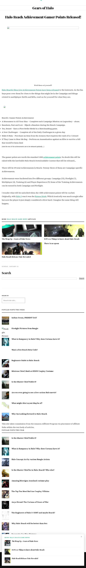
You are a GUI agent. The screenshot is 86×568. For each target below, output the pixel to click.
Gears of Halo (43, 8)
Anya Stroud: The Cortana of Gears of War (30, 502)
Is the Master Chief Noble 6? (24, 382)
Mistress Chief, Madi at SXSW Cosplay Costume (32, 371)
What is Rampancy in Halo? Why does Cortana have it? (36, 339)
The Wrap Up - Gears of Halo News (16, 239)
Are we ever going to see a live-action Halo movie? (34, 392)
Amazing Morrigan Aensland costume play (30, 481)
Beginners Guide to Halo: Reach (25, 360)
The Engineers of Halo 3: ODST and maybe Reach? (33, 513)
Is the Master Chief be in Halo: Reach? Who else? (33, 470)
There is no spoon (51, 243)
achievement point (51, 157)
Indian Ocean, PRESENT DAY (24, 318)
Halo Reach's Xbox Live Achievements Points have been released (30, 90)
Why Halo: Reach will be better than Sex (29, 523)
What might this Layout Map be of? (27, 403)
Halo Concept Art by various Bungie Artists (31, 459)
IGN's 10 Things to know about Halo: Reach (61, 239)
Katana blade (40, 196)
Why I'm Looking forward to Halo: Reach (29, 414)
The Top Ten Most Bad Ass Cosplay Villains (30, 491)
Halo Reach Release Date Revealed (16, 257)
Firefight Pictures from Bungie (25, 328)
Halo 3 (19, 196)
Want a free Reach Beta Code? (25, 350)
